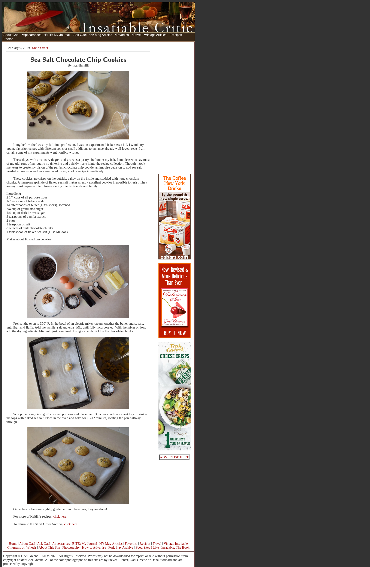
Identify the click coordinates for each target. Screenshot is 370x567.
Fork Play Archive (120, 547)
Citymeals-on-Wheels (21, 547)
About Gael (11, 35)
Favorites (122, 35)
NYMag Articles (101, 35)
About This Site (49, 547)
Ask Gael (80, 35)
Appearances (32, 35)
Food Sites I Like (147, 547)
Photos (8, 39)
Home (13, 543)
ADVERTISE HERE (174, 457)
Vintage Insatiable (176, 543)
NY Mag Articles (110, 543)
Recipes (176, 35)
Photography (71, 547)
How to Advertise (94, 547)
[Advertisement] (174, 107)
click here (59, 516)
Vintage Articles (156, 35)
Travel (137, 35)
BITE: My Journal (57, 35)
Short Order (40, 48)
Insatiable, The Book (175, 547)
